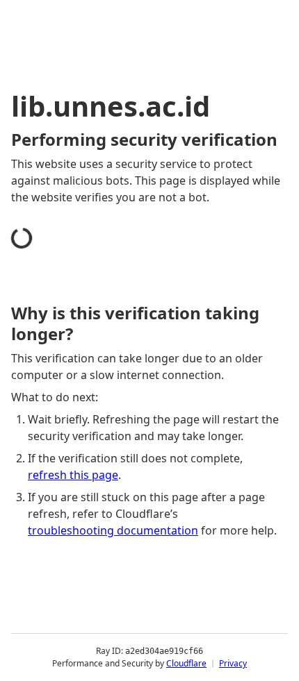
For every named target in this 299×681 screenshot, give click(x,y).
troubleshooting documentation (113, 530)
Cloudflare (186, 663)
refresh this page (73, 474)
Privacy (233, 663)
